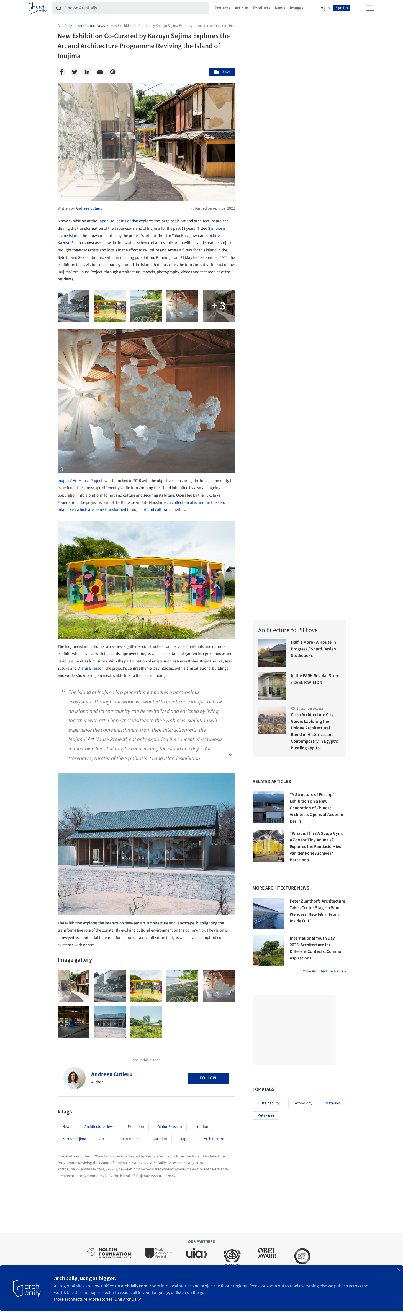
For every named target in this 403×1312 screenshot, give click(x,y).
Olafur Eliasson (91, 668)
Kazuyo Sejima (70, 243)
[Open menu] (370, 8)
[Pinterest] (113, 72)
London (131, 221)
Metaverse (265, 1115)
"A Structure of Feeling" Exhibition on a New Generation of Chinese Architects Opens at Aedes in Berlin (316, 808)
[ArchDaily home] (38, 8)
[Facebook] (62, 72)
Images (296, 8)
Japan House (109, 221)
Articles (242, 8)
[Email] (100, 72)
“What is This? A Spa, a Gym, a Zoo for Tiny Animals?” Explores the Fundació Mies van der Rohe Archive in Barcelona (316, 846)
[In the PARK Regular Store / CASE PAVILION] (272, 686)
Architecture (214, 1139)
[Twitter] (74, 72)
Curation (160, 1139)
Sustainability (268, 1103)
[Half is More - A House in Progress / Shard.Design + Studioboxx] (272, 653)
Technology (302, 1103)
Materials (333, 1103)
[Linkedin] (87, 72)
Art (75, 272)
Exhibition (136, 1127)
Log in (324, 8)
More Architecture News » (324, 971)
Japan (185, 1139)
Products (261, 8)
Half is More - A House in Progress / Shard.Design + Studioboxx (315, 649)
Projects (222, 8)
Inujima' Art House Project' (81, 481)
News (280, 8)
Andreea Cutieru (112, 1074)
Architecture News (99, 1127)
